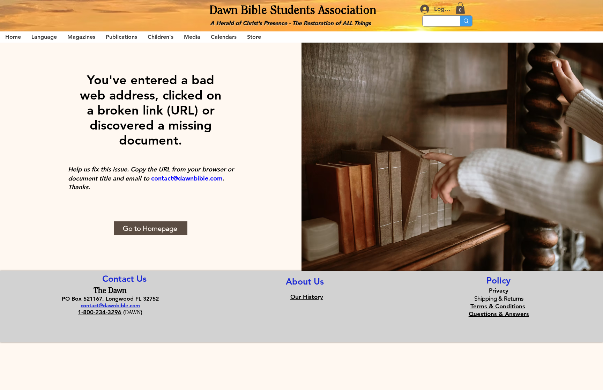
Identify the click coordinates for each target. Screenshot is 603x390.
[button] (460, 8)
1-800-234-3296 (99, 312)
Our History (306, 296)
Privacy (498, 290)
